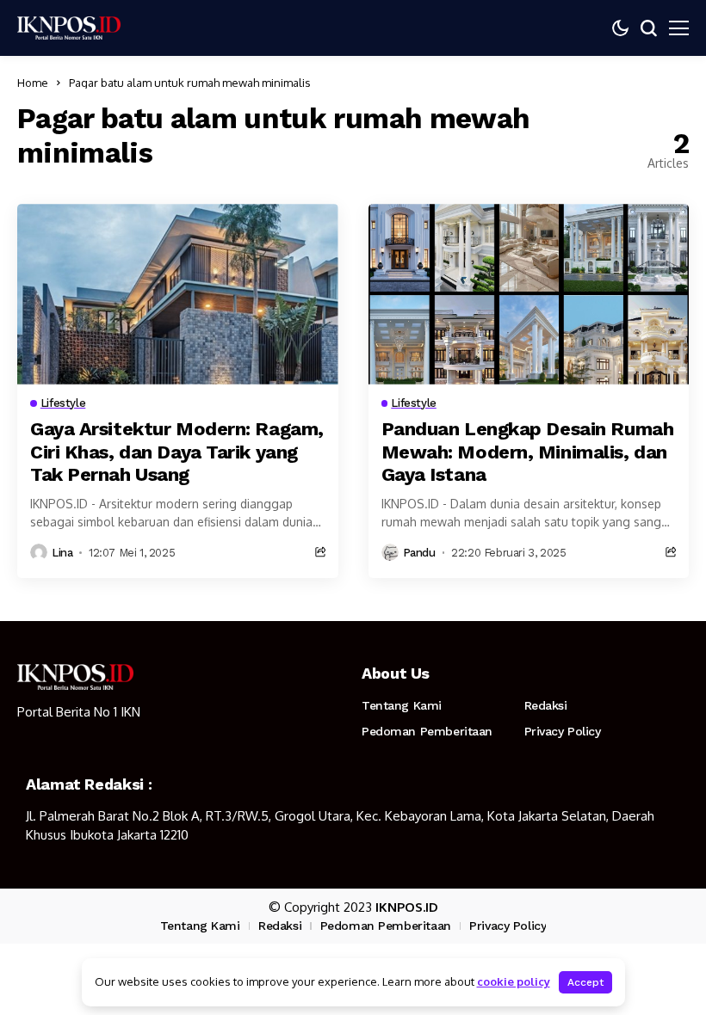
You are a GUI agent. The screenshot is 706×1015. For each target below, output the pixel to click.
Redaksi (545, 705)
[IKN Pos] (69, 27)
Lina (62, 552)
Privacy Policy (562, 731)
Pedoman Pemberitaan (427, 731)
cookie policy (513, 981)
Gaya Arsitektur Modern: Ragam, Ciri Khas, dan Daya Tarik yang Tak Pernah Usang (177, 451)
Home (32, 82)
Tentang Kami (402, 705)
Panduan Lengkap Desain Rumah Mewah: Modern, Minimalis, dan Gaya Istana (527, 451)
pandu (419, 552)
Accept (585, 982)
